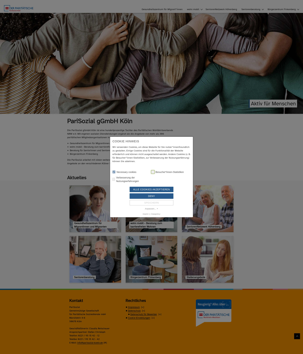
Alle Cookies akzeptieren (151, 189)
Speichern (151, 202)
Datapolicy (155, 214)
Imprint (145, 214)
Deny (151, 196)
